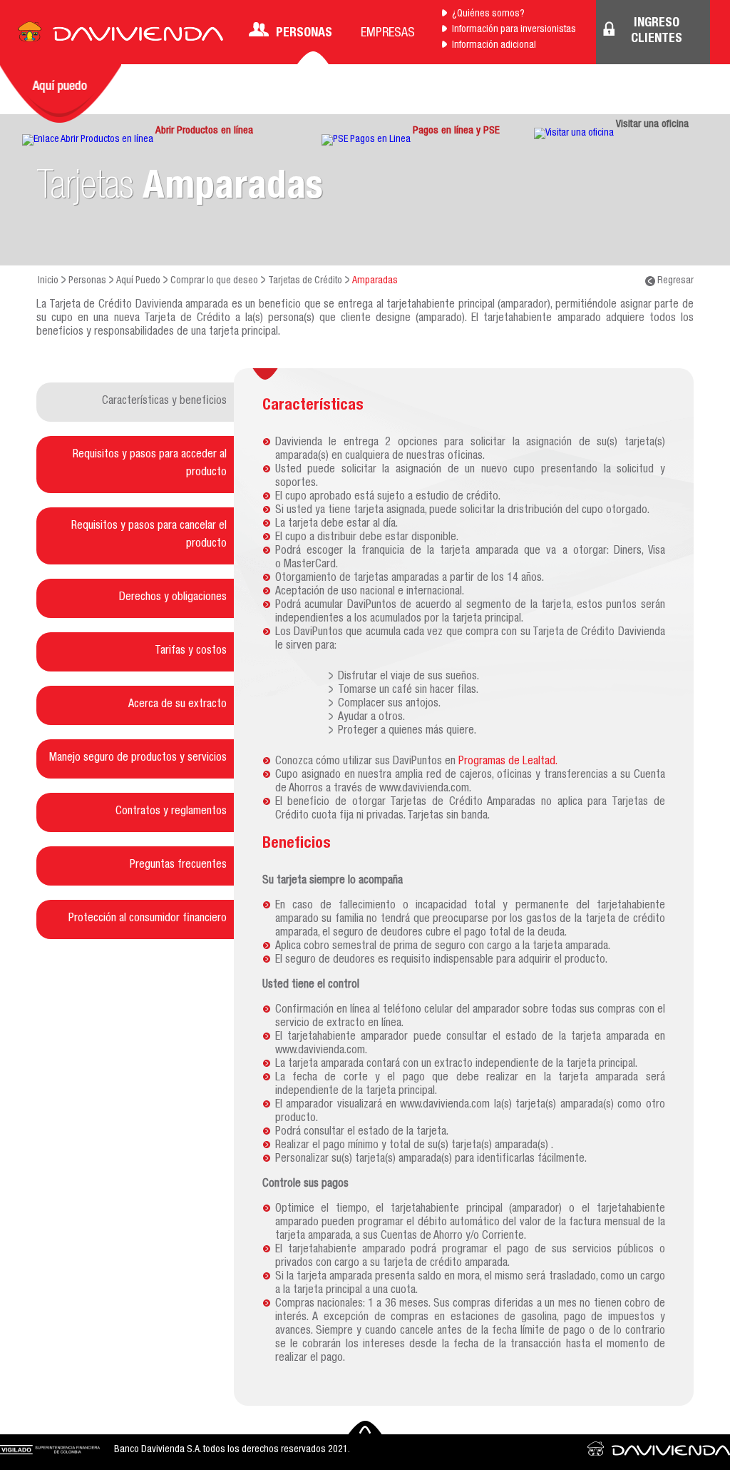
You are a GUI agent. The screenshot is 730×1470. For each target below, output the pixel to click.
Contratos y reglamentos (171, 812)
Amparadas (375, 281)
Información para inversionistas (514, 30)
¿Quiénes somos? (488, 14)
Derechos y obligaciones (173, 598)
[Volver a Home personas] (120, 36)
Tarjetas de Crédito (305, 281)
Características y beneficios (164, 401)
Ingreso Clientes (656, 31)
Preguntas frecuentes (178, 865)
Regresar (674, 281)
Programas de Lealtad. (507, 762)
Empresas (388, 33)
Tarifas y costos (191, 651)
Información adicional (494, 46)
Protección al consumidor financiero (147, 919)
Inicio (48, 281)
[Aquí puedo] (60, 93)
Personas (304, 33)
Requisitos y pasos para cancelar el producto (149, 535)
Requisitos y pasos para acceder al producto (150, 464)
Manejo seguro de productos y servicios (138, 758)
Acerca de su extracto (177, 705)
